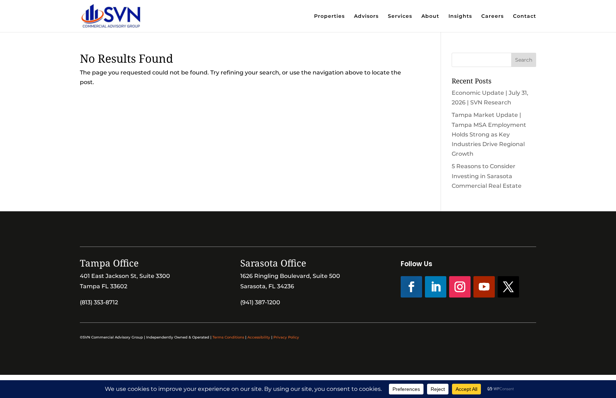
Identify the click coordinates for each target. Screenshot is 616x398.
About (430, 16)
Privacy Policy (286, 337)
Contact (524, 16)
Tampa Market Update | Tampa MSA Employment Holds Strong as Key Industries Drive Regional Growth (489, 134)
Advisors (366, 16)
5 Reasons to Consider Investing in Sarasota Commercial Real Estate (487, 176)
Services (400, 16)
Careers (492, 16)
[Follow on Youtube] (484, 287)
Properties (329, 16)
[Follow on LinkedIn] (435, 287)
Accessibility (258, 337)
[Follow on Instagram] (460, 287)
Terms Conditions (228, 337)
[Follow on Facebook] (411, 287)
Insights (460, 16)
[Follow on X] (508, 287)
